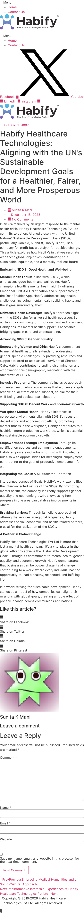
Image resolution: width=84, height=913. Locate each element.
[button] (42, 2)
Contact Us (16, 12)
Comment (8, 757)
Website (6, 839)
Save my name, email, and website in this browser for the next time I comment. (39, 860)
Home (12, 7)
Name (5, 807)
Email (5, 823)
